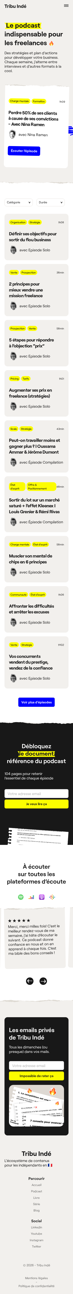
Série (36, 1204)
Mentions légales (36, 1278)
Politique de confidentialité (36, 1286)
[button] (62, 5)
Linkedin (36, 1227)
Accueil (37, 1185)
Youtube (36, 1233)
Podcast (36, 1191)
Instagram (36, 1240)
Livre (36, 1197)
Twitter (36, 1246)
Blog (37, 1210)
